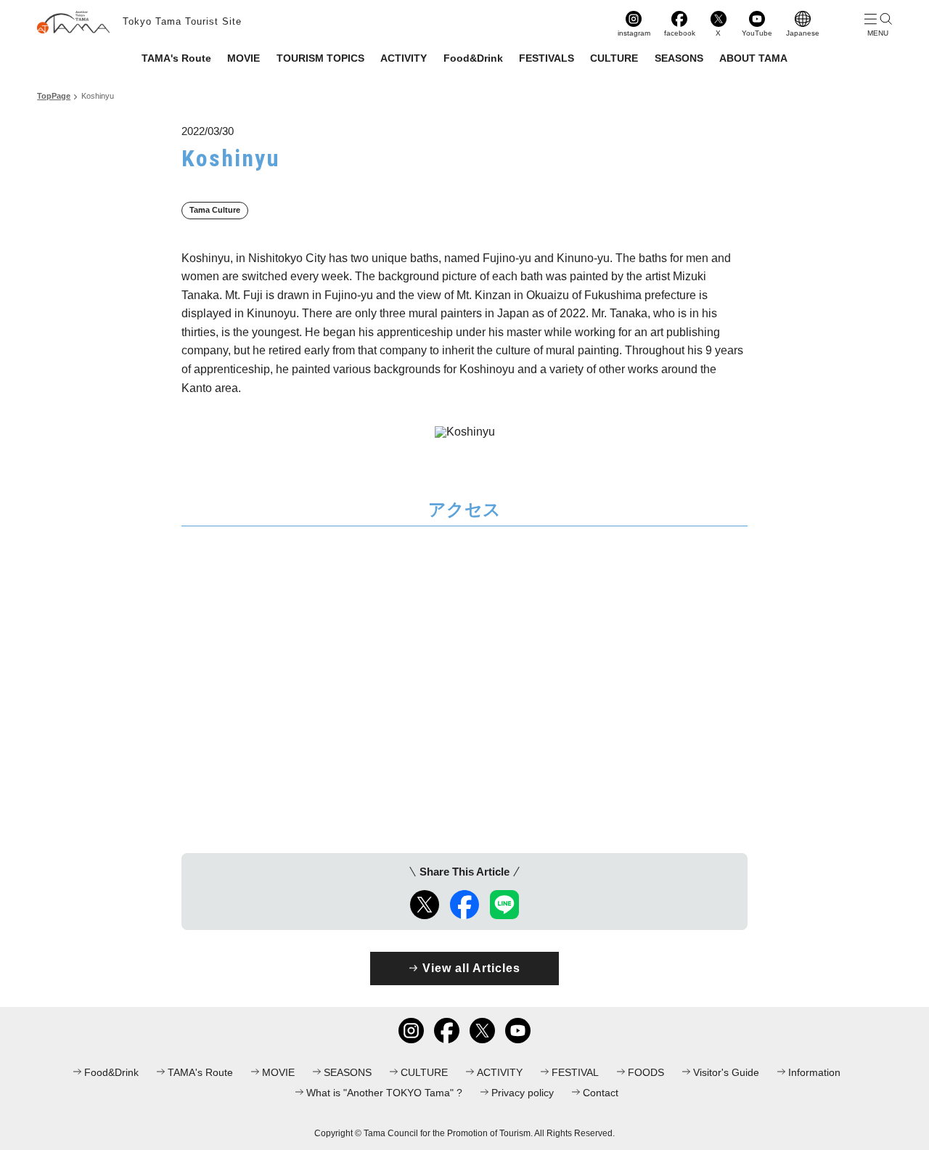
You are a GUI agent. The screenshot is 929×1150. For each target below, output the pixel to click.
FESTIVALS (546, 58)
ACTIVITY (403, 58)
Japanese (802, 33)
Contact (600, 1092)
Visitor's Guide (726, 1072)
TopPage (53, 95)
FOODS (646, 1072)
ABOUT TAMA (753, 58)
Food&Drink (473, 58)
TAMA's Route (176, 58)
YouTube (757, 33)
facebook (679, 33)
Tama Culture (214, 209)
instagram (634, 33)
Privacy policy (522, 1092)
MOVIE (243, 58)
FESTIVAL (575, 1072)
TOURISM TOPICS (320, 58)
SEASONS (679, 58)
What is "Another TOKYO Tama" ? (384, 1092)
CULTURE (614, 58)
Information (814, 1072)
